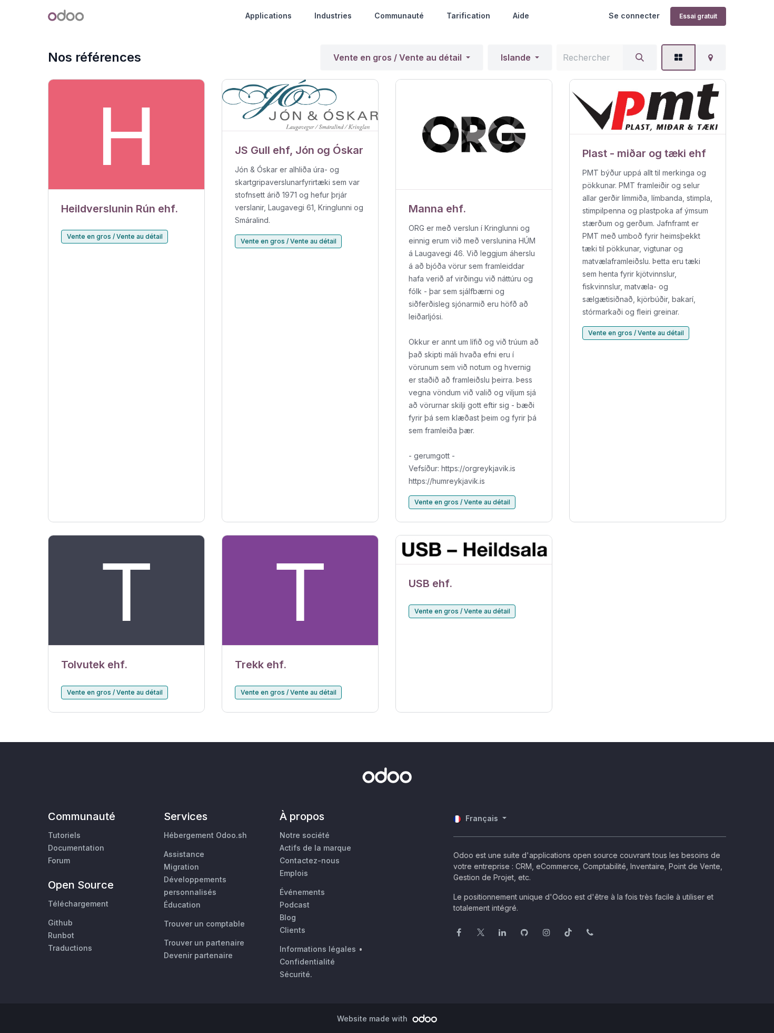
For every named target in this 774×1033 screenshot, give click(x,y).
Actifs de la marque (315, 847)
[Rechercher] (639, 57)
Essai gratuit (698, 16)
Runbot (61, 935)
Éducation (182, 904)
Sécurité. (296, 974)
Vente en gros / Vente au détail (397, 57)
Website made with (373, 1018)
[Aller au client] (126, 135)
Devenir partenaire (198, 955)
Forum (59, 860)
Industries (333, 15)
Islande (516, 57)
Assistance (184, 854)
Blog (288, 917)
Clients (292, 929)
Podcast (295, 904)
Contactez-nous (310, 860)
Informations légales (318, 948)
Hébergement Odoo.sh (205, 835)
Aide (521, 15)
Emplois (294, 873)
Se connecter (634, 15)
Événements (302, 892)
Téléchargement (78, 903)
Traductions (70, 947)
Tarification (468, 15)
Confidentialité (307, 961)
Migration (181, 866)
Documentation (76, 847)
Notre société (305, 835)
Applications (268, 15)
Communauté (399, 15)
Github (60, 922)
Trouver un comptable (204, 923)
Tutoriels (64, 835)
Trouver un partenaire (204, 942)
